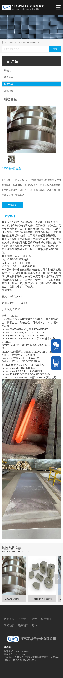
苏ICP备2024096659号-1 (26, 660)
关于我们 (23, 619)
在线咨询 (12, 205)
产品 (27, 42)
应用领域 (46, 619)
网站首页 (9, 619)
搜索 (55, 49)
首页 (20, 42)
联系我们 (23, 625)
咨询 (34, 625)
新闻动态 (9, 625)
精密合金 (36, 42)
